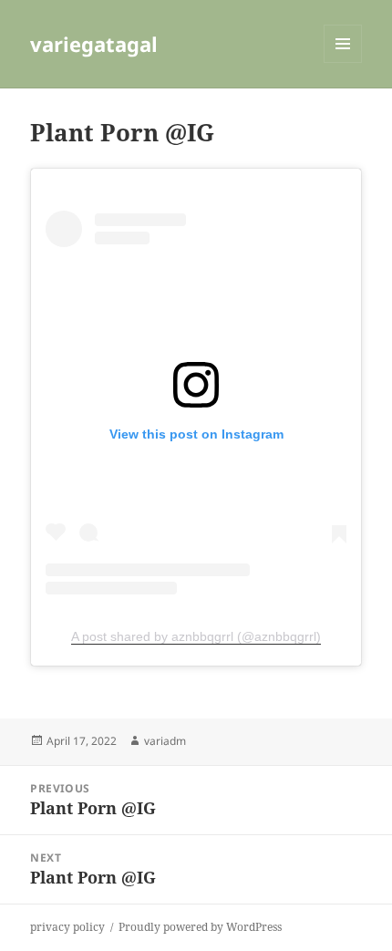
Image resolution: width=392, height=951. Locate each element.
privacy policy (67, 927)
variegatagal (94, 43)
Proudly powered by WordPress (200, 927)
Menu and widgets (343, 62)
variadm (165, 741)
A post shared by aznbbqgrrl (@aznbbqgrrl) (196, 636)
